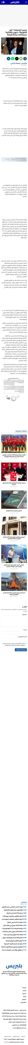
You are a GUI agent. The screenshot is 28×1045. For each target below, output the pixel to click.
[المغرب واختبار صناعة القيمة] (14, 499)
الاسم (25, 630)
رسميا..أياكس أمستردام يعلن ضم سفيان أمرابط (14, 484)
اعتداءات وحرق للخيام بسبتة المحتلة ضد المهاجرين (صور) (14, 593)
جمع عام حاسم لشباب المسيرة (15, 944)
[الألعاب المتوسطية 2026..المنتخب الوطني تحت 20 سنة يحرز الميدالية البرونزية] (14, 444)
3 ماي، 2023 (24, 65)
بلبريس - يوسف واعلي (18, 63)
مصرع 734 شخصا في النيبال (16, 913)
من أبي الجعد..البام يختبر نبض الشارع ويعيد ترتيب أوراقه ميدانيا (14, 566)
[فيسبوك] (21, 978)
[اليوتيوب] (17, 978)
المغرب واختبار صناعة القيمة (14, 511)
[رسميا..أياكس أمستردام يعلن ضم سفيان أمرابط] (14, 472)
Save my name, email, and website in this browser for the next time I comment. (14, 644)
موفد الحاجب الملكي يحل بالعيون (14, 907)
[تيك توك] (10, 978)
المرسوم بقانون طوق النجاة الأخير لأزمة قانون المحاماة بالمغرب (14, 538)
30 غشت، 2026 (13, 459)
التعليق (24, 614)
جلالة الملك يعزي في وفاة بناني (14, 925)
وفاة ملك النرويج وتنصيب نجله (15, 934)
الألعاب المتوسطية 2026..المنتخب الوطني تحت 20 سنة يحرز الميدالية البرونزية (14, 456)
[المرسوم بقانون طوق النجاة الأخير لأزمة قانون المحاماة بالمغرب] (14, 526)
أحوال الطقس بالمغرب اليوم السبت (13, 919)
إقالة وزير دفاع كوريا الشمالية (15, 910)
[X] (6, 978)
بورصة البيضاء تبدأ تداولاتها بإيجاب (13, 928)
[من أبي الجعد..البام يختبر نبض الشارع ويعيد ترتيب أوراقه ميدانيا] (14, 554)
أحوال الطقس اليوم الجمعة (16, 941)
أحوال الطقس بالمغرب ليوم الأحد (14, 916)
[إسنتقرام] (14, 978)
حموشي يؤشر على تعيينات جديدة (14, 950)
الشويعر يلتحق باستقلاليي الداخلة (13, 947)
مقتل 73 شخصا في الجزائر (16, 922)
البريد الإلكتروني (22, 636)
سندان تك (6, 1042)
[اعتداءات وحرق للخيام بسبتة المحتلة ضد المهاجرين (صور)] (14, 581)
